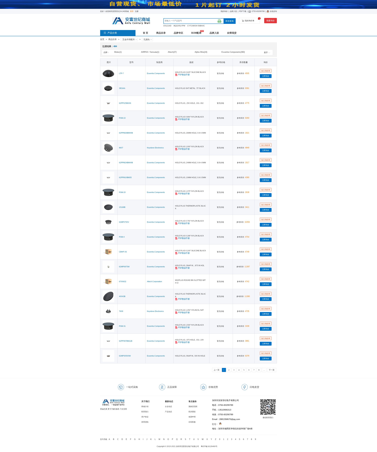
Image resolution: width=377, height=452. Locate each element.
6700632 (122, 282)
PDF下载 (242, 11)
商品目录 (161, 33)
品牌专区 (178, 33)
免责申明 (192, 417)
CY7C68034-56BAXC (196, 26)
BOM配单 (196, 33)
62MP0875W (124, 267)
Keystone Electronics (155, 148)
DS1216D (167, 26)
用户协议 (144, 417)
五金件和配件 (128, 39)
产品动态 (168, 412)
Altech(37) (172, 52)
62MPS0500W (125, 356)
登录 (132, 11)
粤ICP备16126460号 (209, 446)
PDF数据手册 (184, 75)
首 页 (145, 33)
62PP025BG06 (125, 103)
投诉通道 (192, 412)
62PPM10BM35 (125, 177)
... (264, 370)
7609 (121, 311)
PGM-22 (122, 118)
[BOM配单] (219, 21)
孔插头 (147, 39)
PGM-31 (122, 326)
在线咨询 (273, 11)
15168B (122, 207)
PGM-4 (122, 237)
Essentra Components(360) (233, 52)
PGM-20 (122, 192)
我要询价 (270, 20)
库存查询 (229, 21)
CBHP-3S (123, 252)
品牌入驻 (233, 11)
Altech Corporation (154, 282)
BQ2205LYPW (179, 26)
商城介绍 (144, 406)
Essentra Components (156, 73)
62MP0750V (124, 222)
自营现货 (232, 33)
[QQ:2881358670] (219, 424)
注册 (136, 11)
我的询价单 (252, 20)
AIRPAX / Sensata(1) (150, 52)
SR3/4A (122, 88)
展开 (266, 52)
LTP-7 (121, 73)
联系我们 (144, 412)
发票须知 (144, 422)
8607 (121, 148)
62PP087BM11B (125, 341)
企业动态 (168, 406)
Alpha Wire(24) (201, 52)
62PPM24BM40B (126, 163)
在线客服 (192, 422)
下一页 (272, 370)
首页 (102, 39)
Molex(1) (118, 52)
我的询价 (224, 11)
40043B (122, 296)
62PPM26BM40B (126, 133)
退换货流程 (192, 406)
